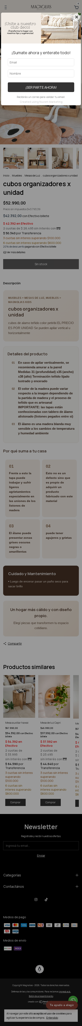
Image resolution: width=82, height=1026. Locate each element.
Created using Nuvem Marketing (41, 102)
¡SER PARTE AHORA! (41, 87)
